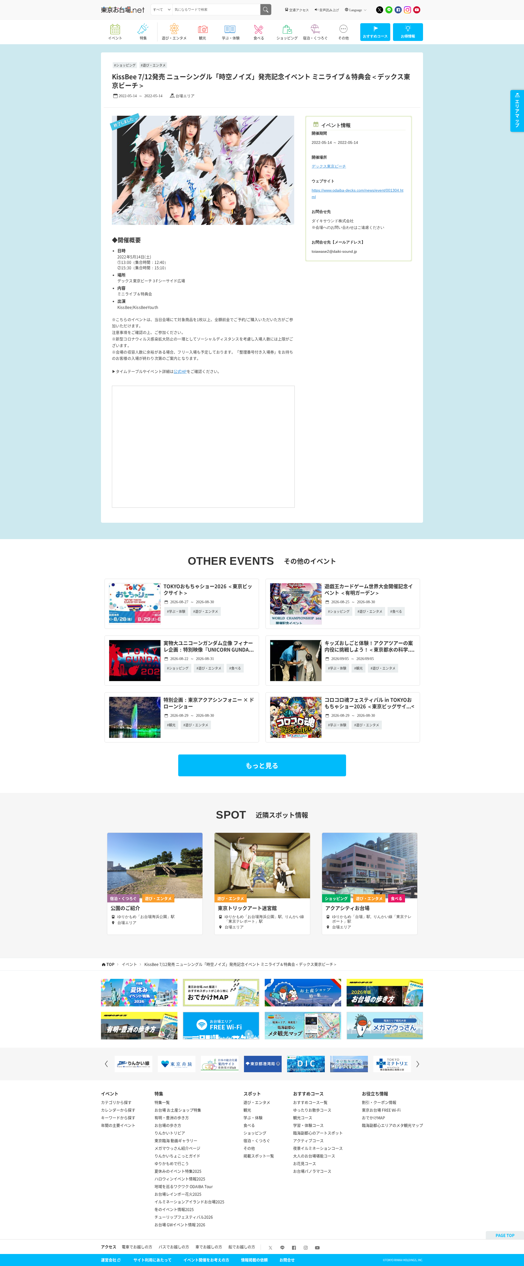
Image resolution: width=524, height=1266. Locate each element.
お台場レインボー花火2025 (177, 1194)
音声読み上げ (329, 9)
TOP (110, 964)
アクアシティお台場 (347, 908)
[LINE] (388, 9)
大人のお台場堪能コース (314, 1155)
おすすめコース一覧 (310, 1102)
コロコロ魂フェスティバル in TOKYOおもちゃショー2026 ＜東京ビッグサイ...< (369, 703)
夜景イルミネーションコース (318, 1148)
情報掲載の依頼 (254, 1259)
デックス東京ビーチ (329, 166)
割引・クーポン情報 (379, 1102)
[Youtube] (416, 9)
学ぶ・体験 (231, 37)
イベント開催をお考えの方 (206, 1259)
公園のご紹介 (125, 908)
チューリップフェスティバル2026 (183, 1217)
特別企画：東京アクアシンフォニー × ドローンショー (208, 703)
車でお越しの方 (208, 1246)
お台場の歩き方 (167, 1125)
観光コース (302, 1117)
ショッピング (287, 37)
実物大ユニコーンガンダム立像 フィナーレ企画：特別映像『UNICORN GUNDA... (208, 646)
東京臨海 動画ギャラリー (175, 1140)
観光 (202, 37)
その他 (343, 37)
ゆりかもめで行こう (171, 1163)
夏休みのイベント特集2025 (177, 1171)
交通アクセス (299, 9)
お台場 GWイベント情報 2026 (179, 1224)
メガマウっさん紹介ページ (177, 1148)
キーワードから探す (118, 1117)
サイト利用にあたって (152, 1259)
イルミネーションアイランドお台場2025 (189, 1201)
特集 (143, 37)
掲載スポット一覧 (258, 1155)
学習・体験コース (308, 1125)
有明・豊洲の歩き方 (171, 1117)
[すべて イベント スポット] (161, 9)
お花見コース (304, 1163)
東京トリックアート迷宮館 (247, 908)
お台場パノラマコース (312, 1171)
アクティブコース (308, 1140)
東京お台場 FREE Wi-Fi (381, 1110)
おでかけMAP (373, 1117)
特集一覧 (162, 1102)
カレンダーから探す (118, 1110)
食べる (259, 37)
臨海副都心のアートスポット (318, 1133)
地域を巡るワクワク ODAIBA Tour (183, 1186)
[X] (379, 9)
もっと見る (262, 765)
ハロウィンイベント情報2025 (179, 1178)
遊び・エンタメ (174, 37)
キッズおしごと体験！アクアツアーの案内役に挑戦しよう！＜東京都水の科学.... (369, 646)
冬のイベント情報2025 (174, 1209)
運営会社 (108, 1259)
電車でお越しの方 (137, 1246)
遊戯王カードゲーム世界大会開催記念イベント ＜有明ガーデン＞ (368, 589)
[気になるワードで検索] (265, 9)
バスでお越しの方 (174, 1246)
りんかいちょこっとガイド (177, 1155)
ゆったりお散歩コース (312, 1110)
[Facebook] (398, 9)
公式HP (180, 371)
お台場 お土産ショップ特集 (177, 1110)
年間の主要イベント (118, 1125)
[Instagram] (407, 9)
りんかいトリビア (169, 1133)
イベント (115, 37)
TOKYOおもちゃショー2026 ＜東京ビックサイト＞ (207, 589)
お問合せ (287, 1259)
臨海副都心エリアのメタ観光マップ (392, 1125)
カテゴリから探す (116, 1102)
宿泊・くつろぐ (315, 37)
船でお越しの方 (241, 1246)
